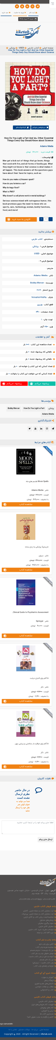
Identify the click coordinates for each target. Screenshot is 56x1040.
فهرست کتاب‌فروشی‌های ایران (42, 1004)
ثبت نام (32, 13)
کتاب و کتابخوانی (47, 990)
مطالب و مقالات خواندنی (44, 987)
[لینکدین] (27, 6)
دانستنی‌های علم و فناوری (44, 983)
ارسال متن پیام (45, 839)
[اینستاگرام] (32, 6)
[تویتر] (17, 6)
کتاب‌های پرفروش (47, 1007)
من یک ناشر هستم (47, 960)
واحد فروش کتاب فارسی (45, 997)
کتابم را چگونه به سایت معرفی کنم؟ (40, 1017)
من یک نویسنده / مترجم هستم (42, 950)
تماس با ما (13, 1029)
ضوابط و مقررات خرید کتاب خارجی (41, 929)
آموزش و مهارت (47, 977)
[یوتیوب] (22, 6)
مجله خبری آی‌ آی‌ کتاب (45, 973)
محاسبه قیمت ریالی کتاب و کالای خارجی (39, 917)
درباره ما (35, 1029)
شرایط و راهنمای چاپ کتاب (44, 966)
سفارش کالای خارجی (46, 926)
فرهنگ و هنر (49, 980)
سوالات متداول (24, 1029)
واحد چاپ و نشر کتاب (46, 939)
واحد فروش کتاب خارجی (45, 906)
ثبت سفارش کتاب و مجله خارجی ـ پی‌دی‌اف (38, 914)
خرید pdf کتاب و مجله (45, 932)
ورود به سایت (19, 13)
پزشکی (12, 48)
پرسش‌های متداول (47, 920)
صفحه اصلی (47, 48)
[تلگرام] (38, 6)
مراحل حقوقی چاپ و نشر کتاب (42, 953)
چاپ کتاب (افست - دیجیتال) (43, 963)
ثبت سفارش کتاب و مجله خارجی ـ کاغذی (38, 911)
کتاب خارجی (33, 48)
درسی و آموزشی (47, 1011)
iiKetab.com (46, 1034)
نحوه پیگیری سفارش (46, 923)
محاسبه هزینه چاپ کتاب (44, 947)
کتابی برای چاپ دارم (46, 944)
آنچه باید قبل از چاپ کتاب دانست (41, 956)
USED (21, 48)
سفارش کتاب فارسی (46, 1001)
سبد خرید (5, 13)
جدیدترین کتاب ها (47, 1014)
